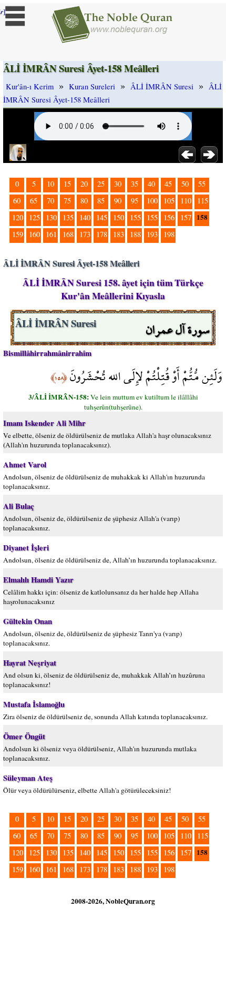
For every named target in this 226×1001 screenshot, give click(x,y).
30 (117, 184)
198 (168, 234)
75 (67, 201)
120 (17, 217)
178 (101, 234)
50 (185, 184)
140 (84, 217)
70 (50, 201)
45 (168, 184)
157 (185, 217)
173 (84, 234)
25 (101, 184)
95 (134, 201)
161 (51, 234)
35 (134, 184)
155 (135, 217)
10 (50, 184)
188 (135, 234)
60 (16, 201)
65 (33, 201)
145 (101, 217)
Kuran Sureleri (92, 86)
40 (151, 184)
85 (101, 201)
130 (51, 217)
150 (118, 217)
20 (84, 184)
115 (202, 201)
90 (117, 201)
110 (185, 201)
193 (152, 234)
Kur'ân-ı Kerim (30, 86)
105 (168, 201)
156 (168, 217)
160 (34, 234)
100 (152, 201)
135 (68, 217)
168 (68, 234)
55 (202, 184)
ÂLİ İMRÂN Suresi (161, 86)
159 (17, 234)
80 (84, 201)
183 (118, 234)
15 (67, 184)
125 (34, 217)
